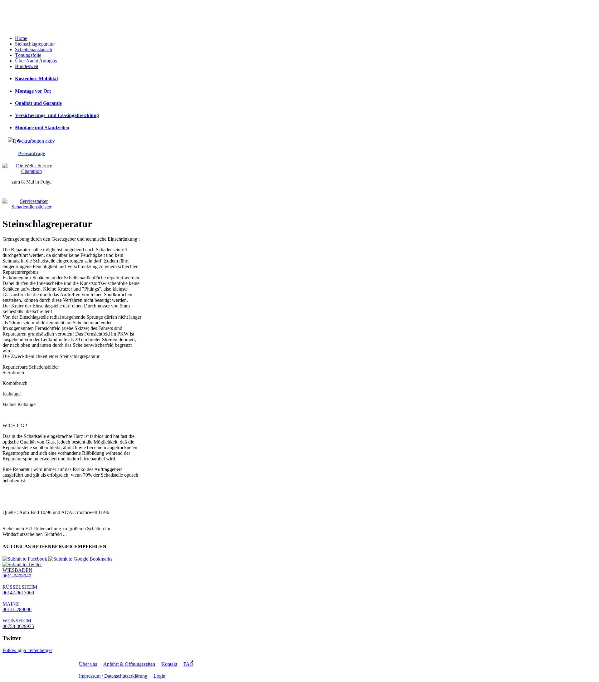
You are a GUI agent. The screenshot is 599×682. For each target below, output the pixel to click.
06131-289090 (17, 609)
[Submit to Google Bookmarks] (80, 559)
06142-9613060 (18, 592)
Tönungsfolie (28, 55)
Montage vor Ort (33, 91)
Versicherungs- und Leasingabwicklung (57, 115)
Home (21, 38)
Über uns (88, 664)
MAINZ (10, 603)
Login (159, 676)
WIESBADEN (17, 570)
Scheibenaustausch (33, 49)
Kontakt (169, 664)
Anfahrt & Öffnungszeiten (129, 664)
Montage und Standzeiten (42, 127)
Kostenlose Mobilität (36, 78)
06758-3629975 (18, 626)
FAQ (188, 664)
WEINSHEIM (16, 620)
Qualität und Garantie (38, 103)
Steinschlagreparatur (35, 44)
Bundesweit (26, 66)
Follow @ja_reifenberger (27, 650)
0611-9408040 (16, 575)
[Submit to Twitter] (22, 564)
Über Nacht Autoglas (36, 60)
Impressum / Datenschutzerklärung (113, 676)
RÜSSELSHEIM (19, 587)
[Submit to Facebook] (25, 559)
